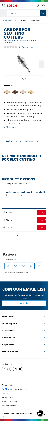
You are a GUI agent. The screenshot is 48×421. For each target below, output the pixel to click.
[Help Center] (43, 344)
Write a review (27, 47)
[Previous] (19, 78)
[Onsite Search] (43, 13)
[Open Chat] (40, 413)
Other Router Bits (9, 20)
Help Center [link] (8, 344)
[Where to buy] (37, 5)
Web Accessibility (9, 401)
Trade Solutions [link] (10, 351)
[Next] (29, 78)
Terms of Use (7, 397)
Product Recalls (9, 405)
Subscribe (24, 303)
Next (41, 64)
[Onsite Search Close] (37, 13)
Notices (5, 393)
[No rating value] (11, 47)
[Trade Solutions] (43, 351)
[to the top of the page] (44, 406)
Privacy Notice (8, 385)
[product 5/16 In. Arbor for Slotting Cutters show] (4, 219)
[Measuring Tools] (43, 323)
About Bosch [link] (8, 337)
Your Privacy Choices (17, 389)
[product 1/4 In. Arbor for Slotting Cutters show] (4, 212)
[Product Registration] (43, 5)
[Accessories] (43, 330)
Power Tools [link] (8, 316)
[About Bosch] (43, 337)
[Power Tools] (43, 316)
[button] (4, 369)
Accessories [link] (8, 330)
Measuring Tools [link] (10, 323)
